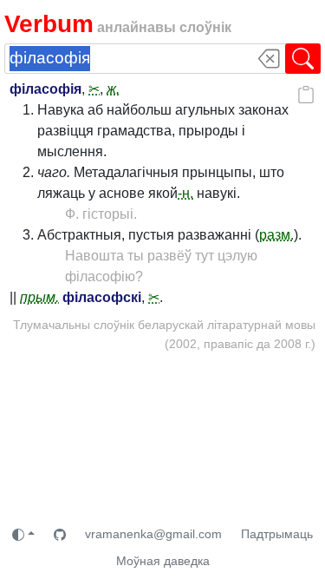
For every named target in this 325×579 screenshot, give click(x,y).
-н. (185, 193)
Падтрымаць (277, 534)
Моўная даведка (163, 561)
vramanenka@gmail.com (153, 534)
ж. (113, 89)
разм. (276, 234)
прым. (39, 297)
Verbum (49, 23)
